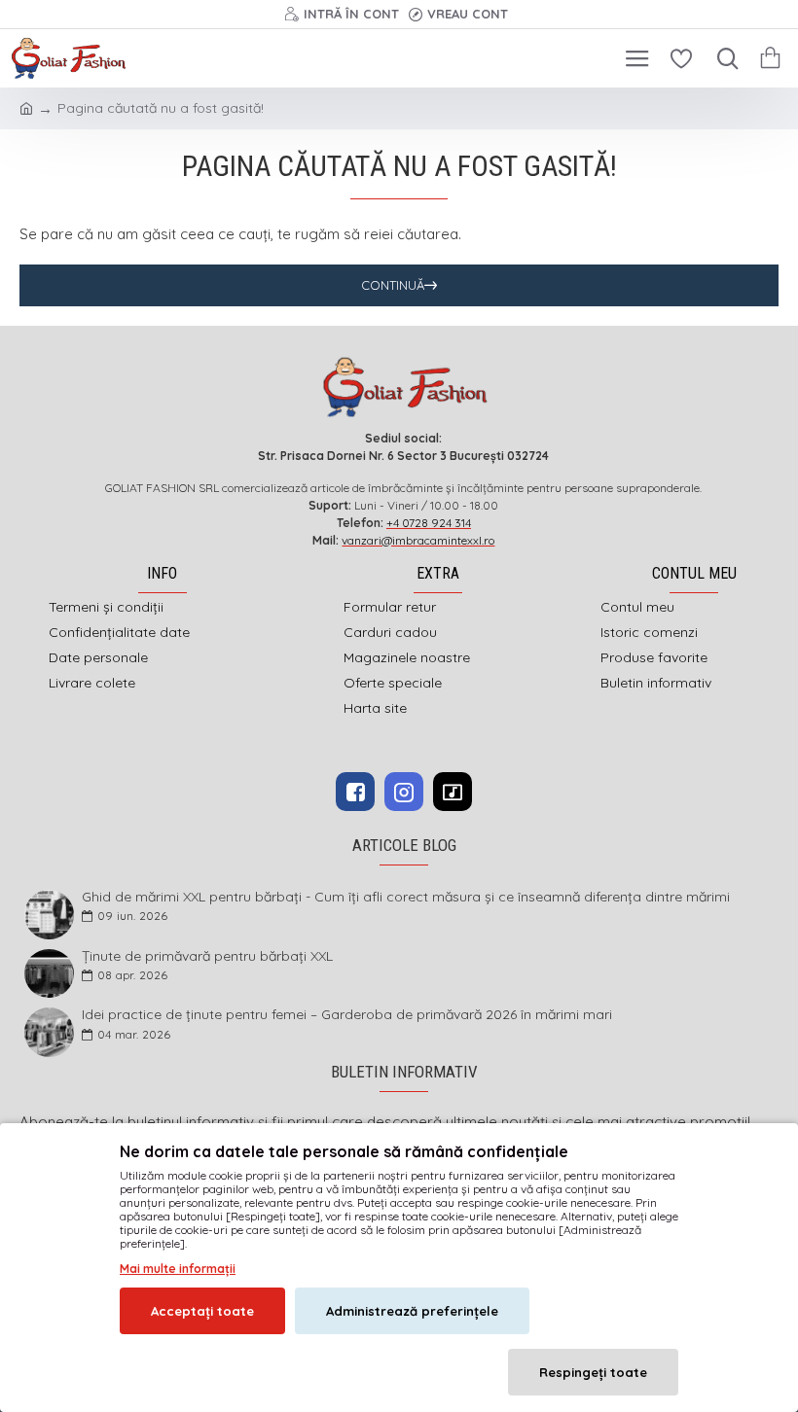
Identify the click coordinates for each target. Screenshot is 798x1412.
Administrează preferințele (412, 1311)
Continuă (392, 285)
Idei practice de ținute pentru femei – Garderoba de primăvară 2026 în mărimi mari (347, 1014)
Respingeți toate (593, 1372)
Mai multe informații (178, 1268)
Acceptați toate (202, 1311)
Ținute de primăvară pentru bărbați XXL (207, 956)
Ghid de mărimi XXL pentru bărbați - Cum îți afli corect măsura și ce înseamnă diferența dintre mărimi (406, 897)
